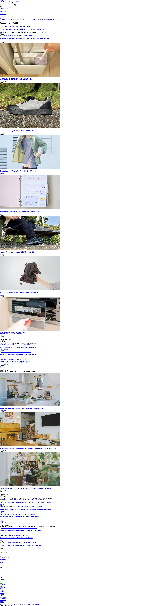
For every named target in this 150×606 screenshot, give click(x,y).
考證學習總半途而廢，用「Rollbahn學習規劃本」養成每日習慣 (19, 211)
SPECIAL (13, 1)
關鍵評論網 (37, 604)
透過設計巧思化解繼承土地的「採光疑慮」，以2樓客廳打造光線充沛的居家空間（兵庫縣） (22, 408)
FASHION (2, 133)
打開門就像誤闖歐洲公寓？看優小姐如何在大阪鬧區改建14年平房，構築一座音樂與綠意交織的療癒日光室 (26, 488)
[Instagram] (1, 585)
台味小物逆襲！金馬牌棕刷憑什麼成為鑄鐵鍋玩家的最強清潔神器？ (16, 538)
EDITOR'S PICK (3, 540)
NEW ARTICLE (3, 1)
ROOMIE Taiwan (23, 604)
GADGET (2, 33)
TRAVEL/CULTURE (4, 41)
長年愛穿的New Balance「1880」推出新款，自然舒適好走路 (18, 252)
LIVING (1, 547)
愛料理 (28, 604)
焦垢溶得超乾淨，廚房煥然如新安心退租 (12, 333)
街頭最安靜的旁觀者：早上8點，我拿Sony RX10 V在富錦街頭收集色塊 (22, 29)
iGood (14, 604)
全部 (1, 19)
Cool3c (11, 604)
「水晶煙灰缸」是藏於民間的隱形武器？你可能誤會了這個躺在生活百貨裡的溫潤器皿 (21, 545)
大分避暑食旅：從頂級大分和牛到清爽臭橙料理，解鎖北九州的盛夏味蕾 (18, 354)
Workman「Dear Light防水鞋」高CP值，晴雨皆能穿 (16, 131)
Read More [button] (2, 582)
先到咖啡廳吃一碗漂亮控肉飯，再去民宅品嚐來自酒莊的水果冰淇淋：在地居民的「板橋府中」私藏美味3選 (26, 502)
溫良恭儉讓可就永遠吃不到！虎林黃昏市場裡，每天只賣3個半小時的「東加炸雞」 (20, 516)
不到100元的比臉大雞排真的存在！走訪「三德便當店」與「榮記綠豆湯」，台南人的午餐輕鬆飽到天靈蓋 (25, 509)
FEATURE (17, 1)
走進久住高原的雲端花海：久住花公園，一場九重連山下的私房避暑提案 (18, 347)
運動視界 (32, 604)
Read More (2, 338)
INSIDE (17, 604)
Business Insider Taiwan (4, 604)
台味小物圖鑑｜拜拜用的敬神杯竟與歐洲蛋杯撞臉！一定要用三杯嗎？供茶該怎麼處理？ (21, 530)
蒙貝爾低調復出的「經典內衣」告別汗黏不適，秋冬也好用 (18, 171)
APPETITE (2, 504)
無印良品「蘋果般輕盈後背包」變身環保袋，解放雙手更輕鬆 (19, 292)
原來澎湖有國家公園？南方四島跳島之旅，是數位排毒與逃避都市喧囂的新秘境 (24, 38)
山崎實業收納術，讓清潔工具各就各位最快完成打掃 (16, 79)
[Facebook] (3, 585)
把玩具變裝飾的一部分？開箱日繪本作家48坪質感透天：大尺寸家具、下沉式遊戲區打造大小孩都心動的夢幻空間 (28, 448)
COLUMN (9, 1)
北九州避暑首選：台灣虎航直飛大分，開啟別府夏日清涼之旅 (15, 362)
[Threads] (4, 585)
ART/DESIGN (3, 81)
